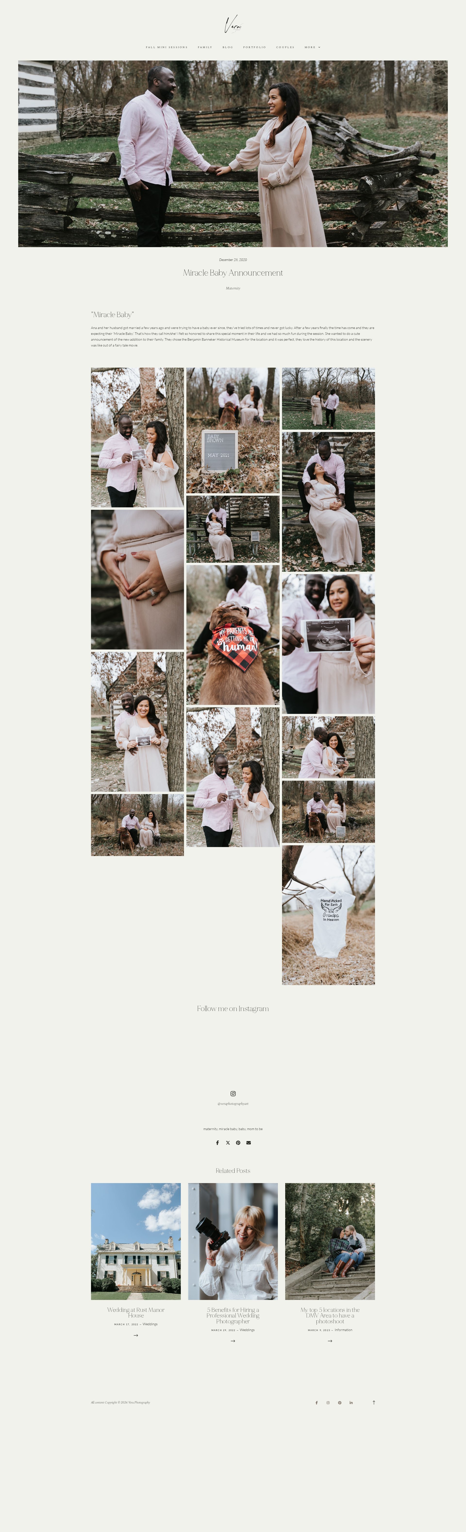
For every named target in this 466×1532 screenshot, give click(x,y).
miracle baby (228, 1129)
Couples (285, 47)
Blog (228, 47)
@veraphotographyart (233, 1104)
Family (205, 47)
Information (343, 1330)
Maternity (233, 288)
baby (242, 1129)
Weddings (150, 1324)
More (311, 47)
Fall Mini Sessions (167, 47)
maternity (210, 1129)
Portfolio (254, 47)
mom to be (255, 1129)
